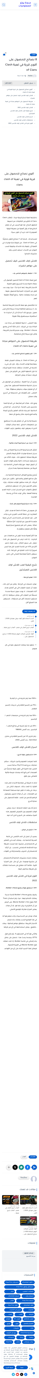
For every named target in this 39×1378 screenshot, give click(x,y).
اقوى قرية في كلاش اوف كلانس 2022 (20, 123)
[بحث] (3, 4)
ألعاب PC (17, 1319)
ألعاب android (28, 1319)
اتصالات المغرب (28, 1291)
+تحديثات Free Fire (12, 1282)
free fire (9, 1342)
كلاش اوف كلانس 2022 (25, 107)
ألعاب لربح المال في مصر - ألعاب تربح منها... (18, 628)
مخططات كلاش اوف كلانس (23, 120)
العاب (10, 1314)
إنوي (16, 1323)
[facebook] (29, 1357)
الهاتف (8, 1319)
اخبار (12, 1291)
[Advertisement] (19, 32)
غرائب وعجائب (28, 1342)
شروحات (11, 1337)
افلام (12, 1301)
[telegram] (13, 1374)
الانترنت (30, 1310)
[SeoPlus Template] (32, 1368)
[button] (27, 1167)
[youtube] (17, 1374)
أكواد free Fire (13, 1305)
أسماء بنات (29, 1296)
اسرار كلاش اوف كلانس (25, 117)
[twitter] (21, 1374)
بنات (31, 1328)
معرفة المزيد (9, 1367)
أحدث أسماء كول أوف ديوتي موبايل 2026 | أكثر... (19, 620)
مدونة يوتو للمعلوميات (25, 4)
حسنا (21, 1367)
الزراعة (31, 1314)
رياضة (31, 1337)
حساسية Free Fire (27, 1333)
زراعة (21, 1337)
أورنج (8, 1323)
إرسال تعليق (28, 1253)
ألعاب (33, 54)
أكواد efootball (28, 1305)
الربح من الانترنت (15, 1310)
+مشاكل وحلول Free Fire (24, 1287)
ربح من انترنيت (11, 1333)
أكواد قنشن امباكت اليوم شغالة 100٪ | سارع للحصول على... (18, 635)
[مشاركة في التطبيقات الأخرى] (8, 1167)
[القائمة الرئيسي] (35, 4)
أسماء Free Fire (27, 1301)
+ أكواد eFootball (27, 1282)
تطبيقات (16, 1328)
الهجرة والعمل (28, 1323)
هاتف (18, 1342)
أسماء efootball (13, 1296)
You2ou (30, 76)
